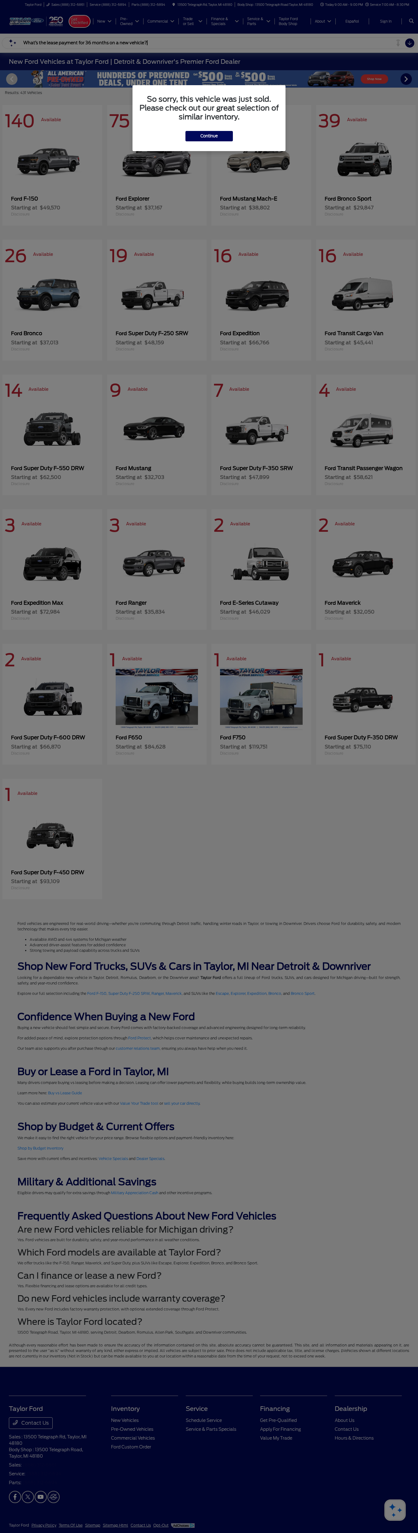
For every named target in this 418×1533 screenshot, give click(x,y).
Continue (209, 136)
